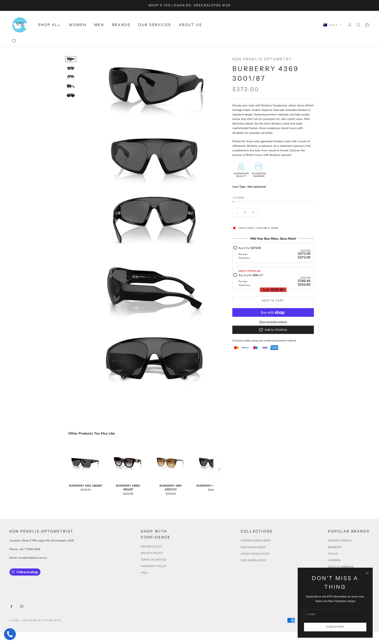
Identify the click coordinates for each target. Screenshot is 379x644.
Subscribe (335, 627)
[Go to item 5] (70, 95)
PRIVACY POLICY (152, 553)
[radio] (272, 253)
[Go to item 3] (70, 77)
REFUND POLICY (151, 547)
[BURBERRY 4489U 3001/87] (128, 462)
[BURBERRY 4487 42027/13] (171, 462)
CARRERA (334, 560)
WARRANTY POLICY (154, 566)
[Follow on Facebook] (11, 606)
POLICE (333, 554)
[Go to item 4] (70, 86)
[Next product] (219, 469)
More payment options (273, 322)
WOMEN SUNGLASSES (256, 540)
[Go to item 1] (70, 59)
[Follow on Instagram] (22, 606)
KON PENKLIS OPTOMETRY (262, 59)
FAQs (144, 573)
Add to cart (273, 300)
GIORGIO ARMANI (339, 540)
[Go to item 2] (70, 68)
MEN (99, 25)
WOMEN (77, 25)
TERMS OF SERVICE (153, 560)
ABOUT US (190, 25)
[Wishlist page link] (14, 41)
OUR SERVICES (154, 25)
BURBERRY (335, 547)
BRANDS (121, 25)
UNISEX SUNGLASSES (255, 554)
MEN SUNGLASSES (253, 547)
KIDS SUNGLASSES (253, 560)
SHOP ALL (49, 25)
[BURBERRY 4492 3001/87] (213, 462)
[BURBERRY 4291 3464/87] (85, 462)
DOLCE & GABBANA (341, 567)
